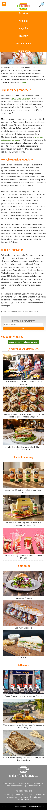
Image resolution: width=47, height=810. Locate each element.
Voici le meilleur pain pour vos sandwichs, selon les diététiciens (23, 758)
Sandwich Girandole (23, 628)
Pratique (23, 35)
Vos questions (24, 783)
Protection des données (15, 786)
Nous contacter (38, 783)
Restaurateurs (23, 43)
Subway (23, 82)
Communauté (23, 50)
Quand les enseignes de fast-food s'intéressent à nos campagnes (23, 726)
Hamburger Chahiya (23, 598)
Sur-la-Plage (37, 797)
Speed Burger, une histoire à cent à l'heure (23, 696)
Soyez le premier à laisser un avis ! (23, 342)
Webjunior (24, 797)
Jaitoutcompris (12, 797)
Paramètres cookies (34, 786)
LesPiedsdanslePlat (24, 800)
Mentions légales (9, 783)
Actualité (23, 20)
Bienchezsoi (19, 795)
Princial (29, 795)
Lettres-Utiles (40, 795)
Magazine (23, 28)
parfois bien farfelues (20, 98)
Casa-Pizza (6, 795)
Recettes (23, 13)
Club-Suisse (23, 657)
